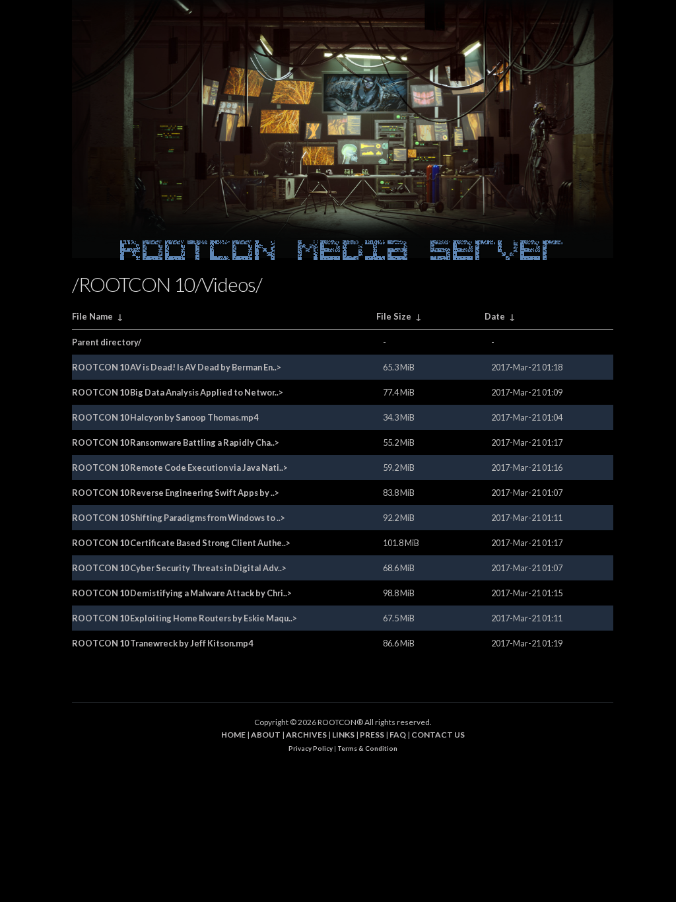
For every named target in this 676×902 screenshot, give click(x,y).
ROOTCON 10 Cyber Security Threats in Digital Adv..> (179, 568)
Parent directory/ (106, 342)
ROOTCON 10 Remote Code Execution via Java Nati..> (180, 467)
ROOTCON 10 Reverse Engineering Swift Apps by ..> (175, 492)
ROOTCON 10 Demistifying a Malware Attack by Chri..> (182, 593)
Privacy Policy (310, 748)
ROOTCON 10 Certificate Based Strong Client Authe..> (181, 543)
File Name (92, 316)
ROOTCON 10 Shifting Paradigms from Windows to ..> (178, 517)
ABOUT (266, 735)
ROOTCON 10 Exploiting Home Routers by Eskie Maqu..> (184, 618)
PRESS (372, 735)
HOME (233, 735)
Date (495, 316)
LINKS (343, 735)
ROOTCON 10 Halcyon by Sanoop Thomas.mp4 (165, 417)
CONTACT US (438, 735)
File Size (393, 316)
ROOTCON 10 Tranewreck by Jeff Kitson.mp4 (162, 643)
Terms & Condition (367, 748)
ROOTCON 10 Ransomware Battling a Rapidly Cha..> (175, 442)
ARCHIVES (306, 735)
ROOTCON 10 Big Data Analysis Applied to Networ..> (177, 392)
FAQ (397, 735)
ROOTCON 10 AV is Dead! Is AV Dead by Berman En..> (176, 367)
